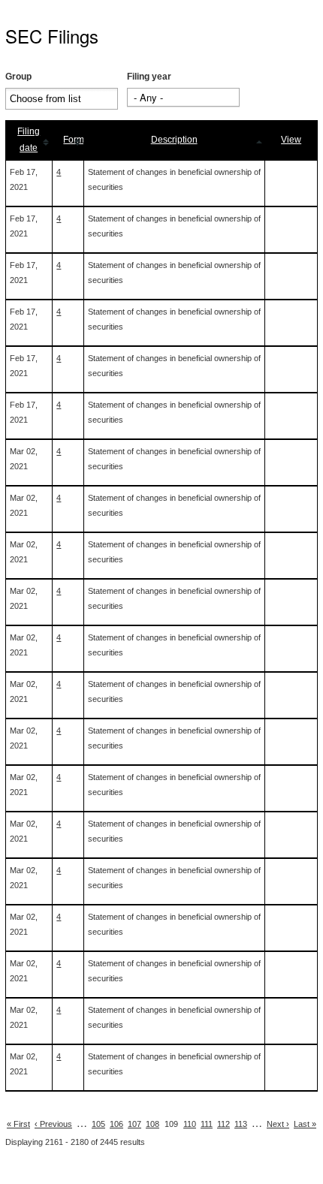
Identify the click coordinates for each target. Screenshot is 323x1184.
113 (240, 1123)
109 (171, 1123)
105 (98, 1123)
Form (73, 139)
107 (134, 1123)
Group (18, 76)
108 (152, 1123)
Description (174, 139)
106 (116, 1123)
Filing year (149, 76)
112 (223, 1123)
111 (207, 1123)
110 (189, 1123)
